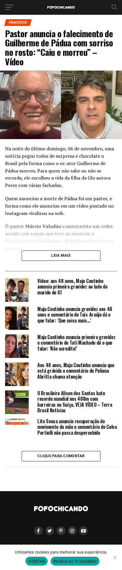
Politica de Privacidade (75, 561)
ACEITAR (36, 561)
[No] (115, 557)
